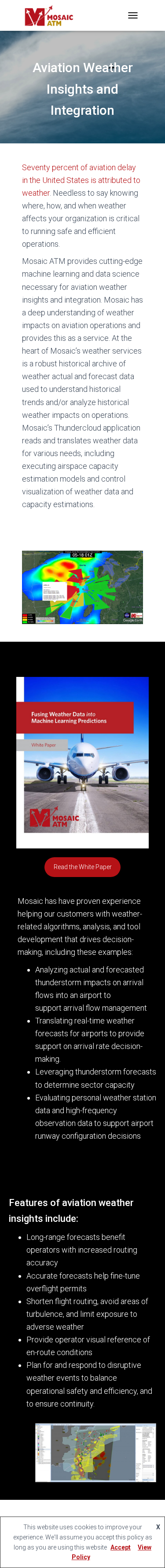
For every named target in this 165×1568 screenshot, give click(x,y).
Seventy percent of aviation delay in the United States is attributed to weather (81, 180)
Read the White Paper (83, 866)
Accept (120, 1547)
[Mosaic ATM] (52, 15)
